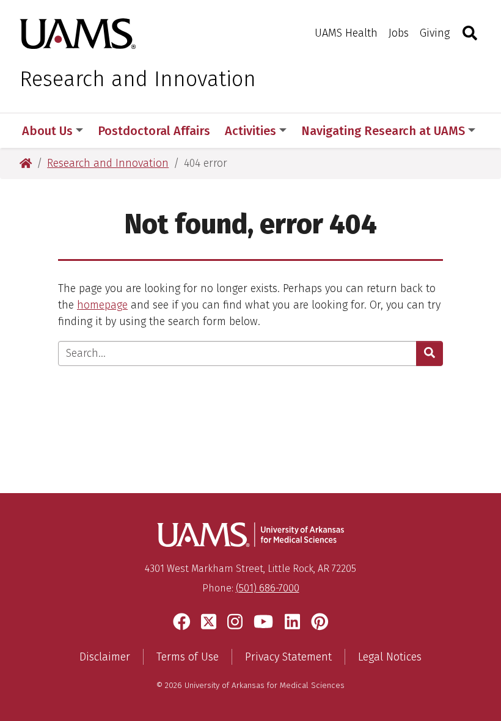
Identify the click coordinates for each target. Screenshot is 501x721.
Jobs (399, 33)
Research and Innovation (138, 79)
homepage (102, 305)
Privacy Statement (288, 657)
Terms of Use (187, 657)
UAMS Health (346, 33)
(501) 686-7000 (267, 588)
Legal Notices (390, 657)
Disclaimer (104, 657)
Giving (435, 33)
